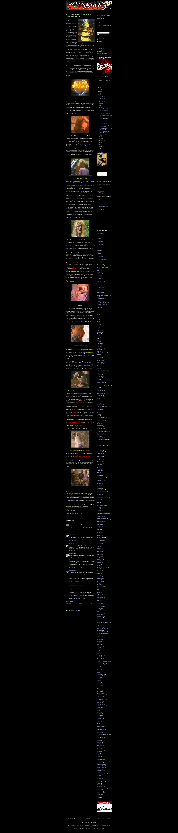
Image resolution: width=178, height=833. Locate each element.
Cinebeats (99, 238)
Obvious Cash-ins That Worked (103, 622)
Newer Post (68, 603)
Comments (100, 175)
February (101, 140)
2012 (99, 89)
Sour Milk (98, 710)
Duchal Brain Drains (101, 451)
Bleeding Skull (99, 235)
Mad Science (99, 571)
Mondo (98, 589)
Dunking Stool (99, 453)
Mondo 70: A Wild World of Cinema (104, 269)
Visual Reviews (100, 778)
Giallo (98, 485)
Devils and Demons (101, 434)
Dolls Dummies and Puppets (102, 439)
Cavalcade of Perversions (102, 236)
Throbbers (99, 740)
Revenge (98, 672)
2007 (99, 146)
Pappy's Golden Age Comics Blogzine (104, 302)
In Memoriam (99, 511)
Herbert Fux (99, 502)
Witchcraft (99, 794)
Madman (98, 575)
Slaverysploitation (100, 707)
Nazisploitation (100, 608)
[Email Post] (83, 513)
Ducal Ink (98, 448)
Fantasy (98, 466)
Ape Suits (99, 349)
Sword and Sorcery (100, 729)
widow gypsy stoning (101, 786)
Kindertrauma (99, 261)
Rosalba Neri (99, 683)
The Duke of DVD (72, 534)
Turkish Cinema (100, 756)
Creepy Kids (99, 411)
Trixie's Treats (99, 307)
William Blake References (102, 788)
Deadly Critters (100, 426)
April (100, 136)
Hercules (98, 504)
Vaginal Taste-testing (101, 764)
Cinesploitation (100, 241)
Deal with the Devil (100, 428)
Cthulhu (98, 415)
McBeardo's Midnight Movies (102, 267)
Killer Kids (99, 546)
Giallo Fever (99, 257)
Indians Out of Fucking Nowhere (103, 519)
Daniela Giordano (100, 423)
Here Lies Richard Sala (101, 290)
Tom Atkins (99, 748)
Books (98, 381)
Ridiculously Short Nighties (102, 675)
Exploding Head (100, 462)
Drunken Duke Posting (101, 447)
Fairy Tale (99, 464)
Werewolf (98, 783)
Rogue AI (98, 682)
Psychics (98, 656)
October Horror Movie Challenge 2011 (104, 624)
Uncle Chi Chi (99, 757)
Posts (99, 172)
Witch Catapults (100, 791)
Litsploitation (99, 554)
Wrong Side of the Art (101, 281)
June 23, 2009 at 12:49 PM (76, 567)
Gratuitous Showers (101, 489)
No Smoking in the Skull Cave (103, 298)
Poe (97, 650)
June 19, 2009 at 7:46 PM (75, 540)
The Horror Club (100, 278)
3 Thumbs (80, 515)
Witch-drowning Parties (101, 792)
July (100, 105)
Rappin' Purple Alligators (101, 667)
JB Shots (98, 527)
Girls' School (99, 486)
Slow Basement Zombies (102, 709)
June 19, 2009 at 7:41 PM (75, 531)
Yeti (97, 795)
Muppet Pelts (99, 594)
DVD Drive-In (99, 250)
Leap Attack (99, 548)
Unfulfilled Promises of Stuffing (103, 761)
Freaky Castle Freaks (101, 477)
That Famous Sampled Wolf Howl (103, 734)
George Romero (100, 483)
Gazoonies (99, 481)
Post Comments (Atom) (76, 606)
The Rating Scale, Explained (102, 206)
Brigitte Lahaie (99, 388)
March (100, 138)
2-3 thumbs (99, 332)
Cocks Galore (99, 399)
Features (98, 469)
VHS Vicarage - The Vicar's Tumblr (104, 50)
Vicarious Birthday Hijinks (102, 773)
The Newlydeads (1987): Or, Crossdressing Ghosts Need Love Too (78, 15)
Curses (98, 418)
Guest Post (99, 494)
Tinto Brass (99, 742)
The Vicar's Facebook (101, 51)
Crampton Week (100, 404)
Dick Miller (99, 436)
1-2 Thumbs (74, 515)
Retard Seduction (100, 671)
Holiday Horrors (100, 510)
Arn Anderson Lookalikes (102, 352)
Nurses (98, 619)
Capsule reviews (100, 393)
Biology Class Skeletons (102, 370)
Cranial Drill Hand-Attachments (103, 406)
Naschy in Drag (100, 603)
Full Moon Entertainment (102, 480)
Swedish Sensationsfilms (102, 726)
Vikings (98, 775)
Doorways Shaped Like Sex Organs (104, 441)
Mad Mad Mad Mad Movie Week (103, 567)
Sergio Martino (99, 696)
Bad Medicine (99, 357)
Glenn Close (99, 488)
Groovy (98, 492)
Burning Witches (100, 390)
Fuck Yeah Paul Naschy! (102, 53)
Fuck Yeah (99, 478)
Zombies (98, 797)
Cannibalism (99, 392)
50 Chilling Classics (101, 336)
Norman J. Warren (100, 614)
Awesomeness (100, 355)
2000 (99, 148)
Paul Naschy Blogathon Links (103, 633)
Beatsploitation (100, 363)
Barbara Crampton (100, 359)
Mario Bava (99, 576)
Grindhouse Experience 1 (102, 491)
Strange (98, 716)
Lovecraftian (99, 560)
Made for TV (99, 573)
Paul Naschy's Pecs (101, 634)
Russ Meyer (99, 686)
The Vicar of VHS (72, 570)
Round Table (99, 685)
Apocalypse (99, 351)
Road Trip (99, 677)
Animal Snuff (99, 344)
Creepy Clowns (100, 409)
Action (98, 340)
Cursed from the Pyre (101, 417)
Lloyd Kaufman (100, 557)
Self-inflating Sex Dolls (101, 694)
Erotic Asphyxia (86, 515)
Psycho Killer (99, 658)
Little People (99, 556)
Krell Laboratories (100, 262)
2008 (99, 144)
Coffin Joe (99, 401)
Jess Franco (99, 532)
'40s (97, 319)
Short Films (99, 702)
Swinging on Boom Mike (101, 727)
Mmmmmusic (99, 587)
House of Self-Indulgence (102, 259)
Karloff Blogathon (100, 540)
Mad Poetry (99, 570)
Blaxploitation (99, 374)
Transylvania (99, 751)
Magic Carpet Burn (100, 292)
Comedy (98, 403)
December (101, 96)
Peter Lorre (99, 644)
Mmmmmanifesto (100, 586)
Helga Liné (99, 500)
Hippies (98, 508)
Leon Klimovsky (100, 549)
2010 (99, 93)
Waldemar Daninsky (101, 781)
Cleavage (98, 398)
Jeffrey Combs (100, 530)
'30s (97, 318)
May (100, 135)
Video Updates (100, 280)
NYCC (98, 621)
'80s (71, 515)
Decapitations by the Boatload (103, 431)
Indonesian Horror (100, 521)
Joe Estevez (99, 534)
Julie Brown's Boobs (101, 537)
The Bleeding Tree (100, 273)
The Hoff (98, 735)
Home (80, 603)
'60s (97, 322)
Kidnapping (99, 541)
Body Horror (99, 379)
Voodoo (98, 780)
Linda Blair (99, 553)
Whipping (98, 784)
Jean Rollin (99, 529)
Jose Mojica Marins (101, 535)
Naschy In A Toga (100, 602)
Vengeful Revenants (101, 770)
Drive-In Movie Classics (101, 445)
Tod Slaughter (99, 745)
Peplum (98, 638)
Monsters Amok (100, 590)
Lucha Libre (99, 562)
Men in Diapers (100, 581)
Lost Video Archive (100, 264)
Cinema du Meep (100, 239)
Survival (98, 723)
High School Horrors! (103, 120)
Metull (98, 583)
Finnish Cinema (100, 474)
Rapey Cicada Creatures (101, 664)
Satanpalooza (99, 691)
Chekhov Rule (99, 395)
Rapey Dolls (99, 666)
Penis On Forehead (100, 636)
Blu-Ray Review (100, 376)
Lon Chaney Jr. (100, 559)
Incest (98, 515)
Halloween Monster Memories (103, 497)
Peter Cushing (99, 641)
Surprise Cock (99, 721)
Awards (98, 354)
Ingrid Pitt (99, 522)
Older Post (92, 603)
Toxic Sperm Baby (100, 750)
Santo (98, 688)
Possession (99, 652)
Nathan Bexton (100, 605)
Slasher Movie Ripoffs (101, 705)
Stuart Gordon (99, 718)
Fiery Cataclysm (100, 472)
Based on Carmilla (100, 362)
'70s (97, 324)
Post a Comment (69, 601)
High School (99, 507)
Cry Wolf (98, 414)
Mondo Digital (99, 270)
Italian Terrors (99, 524)
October (101, 100)
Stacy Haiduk (99, 713)
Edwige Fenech (100, 456)
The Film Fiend (72, 543)
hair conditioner (100, 496)
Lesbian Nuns (99, 551)
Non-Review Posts (100, 613)
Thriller (98, 739)
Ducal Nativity (99, 450)
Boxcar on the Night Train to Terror (104, 385)
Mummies (99, 592)
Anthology (99, 346)
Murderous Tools (100, 597)
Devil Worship (99, 433)
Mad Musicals (99, 568)
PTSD (98, 660)
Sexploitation (99, 697)
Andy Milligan (99, 343)
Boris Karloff (99, 384)
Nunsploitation (99, 617)
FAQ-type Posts (100, 211)
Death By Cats (100, 429)
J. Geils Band (99, 526)
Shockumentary (100, 701)
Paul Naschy (99, 630)
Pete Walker (99, 639)
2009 (99, 94)
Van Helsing (99, 769)
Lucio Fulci (99, 564)
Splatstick (99, 712)
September (101, 101)
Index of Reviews (100, 18)
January (101, 142)
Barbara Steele (100, 360)
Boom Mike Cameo (100, 382)
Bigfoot (98, 366)
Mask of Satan (100, 578)
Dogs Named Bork (100, 437)
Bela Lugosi (99, 365)
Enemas (98, 458)
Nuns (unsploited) (100, 616)
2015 (99, 87)
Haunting (98, 499)
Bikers (98, 368)
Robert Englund (100, 678)
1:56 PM (81, 513)
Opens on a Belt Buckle (101, 628)
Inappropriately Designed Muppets (103, 513)
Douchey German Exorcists (102, 444)
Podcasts (98, 648)
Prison (98, 653)
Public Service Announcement (103, 661)
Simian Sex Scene (100, 704)
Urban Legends (100, 762)
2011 (99, 91)
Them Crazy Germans (101, 737)
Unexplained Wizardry (101, 759)
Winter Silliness (100, 789)
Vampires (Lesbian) (100, 765)
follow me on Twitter (108, 82)
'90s (97, 327)
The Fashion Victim (101, 275)
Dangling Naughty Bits (101, 422)
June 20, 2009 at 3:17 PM (75, 550)
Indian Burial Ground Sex (102, 518)
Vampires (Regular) (100, 767)
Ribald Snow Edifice (101, 674)
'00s (97, 314)
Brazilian (98, 387)
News (98, 611)
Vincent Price (99, 776)
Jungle (98, 538)
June (100, 107)
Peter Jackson (99, 642)
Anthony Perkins (100, 348)
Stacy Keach (99, 715)
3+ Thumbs (99, 335)
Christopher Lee (100, 396)
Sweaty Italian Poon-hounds (102, 724)
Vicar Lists (99, 772)
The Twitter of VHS (100, 48)
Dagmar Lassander (100, 420)
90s (97, 338)
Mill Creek (99, 584)
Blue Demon (99, 377)
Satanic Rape (99, 690)
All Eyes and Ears (100, 287)
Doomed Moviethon (100, 248)
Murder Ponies (99, 595)
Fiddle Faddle (99, 470)
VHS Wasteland (100, 309)
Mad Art (98, 565)
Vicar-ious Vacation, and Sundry (105, 115)
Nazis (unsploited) (100, 606)
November (101, 98)
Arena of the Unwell (101, 233)
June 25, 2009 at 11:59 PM (76, 585)
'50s (97, 321)
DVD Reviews (99, 455)
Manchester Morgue (101, 293)
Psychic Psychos (100, 655)
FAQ (97, 467)
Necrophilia (99, 609)
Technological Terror (101, 731)
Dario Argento (99, 425)
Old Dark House (100, 627)
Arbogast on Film (100, 232)
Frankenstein (99, 475)
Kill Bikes (98, 545)
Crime (98, 412)
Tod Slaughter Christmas (102, 746)
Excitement (99, 461)
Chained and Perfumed (101, 289)
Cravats (98, 407)
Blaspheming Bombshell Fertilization (104, 371)
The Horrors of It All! (98, 828)
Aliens (98, 341)
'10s (97, 316)
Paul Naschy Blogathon (101, 631)
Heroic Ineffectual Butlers (102, 505)
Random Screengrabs (101, 663)
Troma (98, 753)
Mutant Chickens (100, 598)
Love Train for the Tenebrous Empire (104, 265)
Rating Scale (99, 669)
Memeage (99, 579)
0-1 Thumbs (99, 329)
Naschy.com (99, 272)
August (100, 103)
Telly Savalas (99, 732)
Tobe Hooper (99, 743)
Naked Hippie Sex (100, 600)
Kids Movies (99, 543)
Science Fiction (100, 693)
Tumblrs (98, 754)
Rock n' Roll (99, 680)
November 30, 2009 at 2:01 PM (77, 598)
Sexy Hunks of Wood (101, 699)
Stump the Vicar (100, 720)
